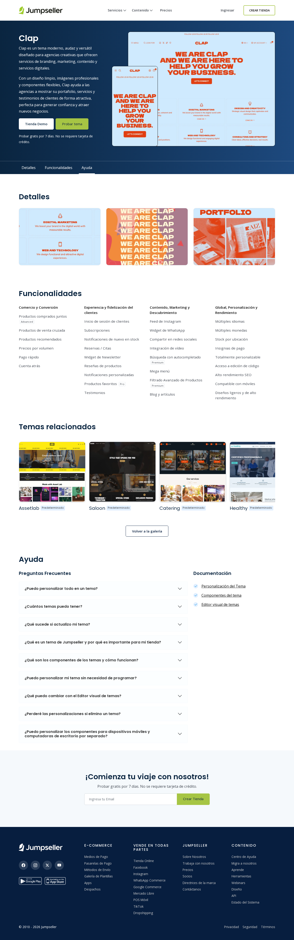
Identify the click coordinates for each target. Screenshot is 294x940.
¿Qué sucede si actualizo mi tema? (57, 624)
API (234, 895)
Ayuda (87, 167)
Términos (268, 927)
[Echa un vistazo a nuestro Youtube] (59, 865)
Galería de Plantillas (98, 876)
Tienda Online (143, 861)
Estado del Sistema (245, 902)
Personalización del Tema (223, 586)
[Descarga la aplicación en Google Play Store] (30, 881)
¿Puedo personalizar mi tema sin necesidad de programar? (81, 678)
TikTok (138, 906)
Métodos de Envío (97, 870)
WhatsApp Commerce (149, 880)
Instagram (140, 874)
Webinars (238, 883)
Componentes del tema (221, 595)
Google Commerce (147, 887)
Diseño (237, 889)
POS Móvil (140, 900)
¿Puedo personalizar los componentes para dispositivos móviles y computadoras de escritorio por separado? (87, 734)
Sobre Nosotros (194, 856)
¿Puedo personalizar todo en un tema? (61, 588)
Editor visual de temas (220, 604)
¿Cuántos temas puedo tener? (53, 606)
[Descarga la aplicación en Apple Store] (56, 881)
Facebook (140, 867)
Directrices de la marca (199, 883)
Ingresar (227, 10)
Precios (166, 10)
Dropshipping (143, 913)
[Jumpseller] (40, 847)
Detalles (29, 167)
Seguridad (250, 927)
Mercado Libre (143, 893)
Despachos (92, 889)
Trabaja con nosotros (199, 863)
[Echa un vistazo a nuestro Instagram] (35, 865)
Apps (88, 883)
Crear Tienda (259, 10)
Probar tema (72, 124)
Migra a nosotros (244, 863)
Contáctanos (192, 889)
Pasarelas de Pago (98, 863)
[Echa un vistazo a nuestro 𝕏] (47, 865)
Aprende (238, 870)
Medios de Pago (96, 856)
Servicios (115, 10)
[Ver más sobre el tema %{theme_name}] (52, 472)
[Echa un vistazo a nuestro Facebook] (23, 865)
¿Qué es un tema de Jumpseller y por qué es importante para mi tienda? (93, 642)
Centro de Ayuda (244, 856)
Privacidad (231, 927)
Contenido (140, 10)
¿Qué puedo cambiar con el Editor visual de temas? (73, 696)
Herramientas (241, 876)
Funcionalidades (58, 167)
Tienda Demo (36, 124)
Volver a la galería (147, 531)
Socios (187, 876)
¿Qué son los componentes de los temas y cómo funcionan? (81, 660)
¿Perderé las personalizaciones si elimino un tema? (73, 713)
